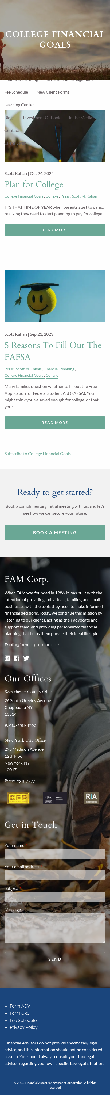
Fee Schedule (16, 91)
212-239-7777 (22, 780)
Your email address (41, 866)
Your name (34, 845)
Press (65, 196)
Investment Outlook (41, 117)
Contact (11, 130)
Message (32, 909)
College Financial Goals (24, 196)
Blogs (9, 117)
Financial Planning (59, 369)
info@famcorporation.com (34, 644)
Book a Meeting (55, 532)
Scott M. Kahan (84, 196)
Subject (31, 888)
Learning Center (19, 104)
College (52, 196)
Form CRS (20, 1013)
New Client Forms (53, 91)
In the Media (80, 117)
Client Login (15, 142)
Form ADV (20, 1006)
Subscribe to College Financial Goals (38, 453)
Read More (55, 230)
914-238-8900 (23, 725)
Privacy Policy (24, 1027)
